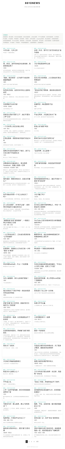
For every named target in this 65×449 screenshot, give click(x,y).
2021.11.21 (40, 246)
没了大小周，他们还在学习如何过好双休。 (44, 116)
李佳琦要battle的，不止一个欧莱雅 (15, 264)
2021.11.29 (40, 177)
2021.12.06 (40, 149)
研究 (36, 282)
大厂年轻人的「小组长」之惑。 (11, 348)
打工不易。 (37, 131)
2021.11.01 (40, 402)
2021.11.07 (9, 359)
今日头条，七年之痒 (10, 50)
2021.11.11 (40, 315)
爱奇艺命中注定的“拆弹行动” (44, 138)
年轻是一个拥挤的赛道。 (9, 52)
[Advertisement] (32, 20)
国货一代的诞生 (39, 331)
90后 (5, 68)
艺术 (36, 238)
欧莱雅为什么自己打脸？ (9, 266)
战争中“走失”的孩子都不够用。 (11, 84)
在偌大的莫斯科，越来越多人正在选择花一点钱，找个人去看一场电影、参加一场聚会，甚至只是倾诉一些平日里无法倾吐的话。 (16, 257)
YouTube (37, 224)
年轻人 (8, 94)
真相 (11, 224)
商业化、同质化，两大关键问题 (42, 199)
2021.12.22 (9, 61)
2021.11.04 (40, 369)
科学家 (5, 106)
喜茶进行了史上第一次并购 (43, 291)
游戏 (39, 250)
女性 (36, 350)
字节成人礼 (7, 382)
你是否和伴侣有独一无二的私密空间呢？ (13, 297)
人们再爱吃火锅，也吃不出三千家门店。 (44, 305)
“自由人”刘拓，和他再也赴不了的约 (46, 382)
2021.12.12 (40, 112)
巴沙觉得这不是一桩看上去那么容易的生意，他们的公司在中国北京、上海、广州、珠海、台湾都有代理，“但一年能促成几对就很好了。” (47, 187)
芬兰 (36, 209)
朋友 (9, 252)
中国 (36, 432)
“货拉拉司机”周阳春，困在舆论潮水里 (47, 90)
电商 (8, 420)
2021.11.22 (9, 246)
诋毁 (8, 224)
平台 (11, 420)
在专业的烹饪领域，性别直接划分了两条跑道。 (45, 376)
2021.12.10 (9, 124)
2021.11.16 (9, 288)
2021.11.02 (40, 388)
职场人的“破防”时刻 (41, 126)
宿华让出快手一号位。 (39, 422)
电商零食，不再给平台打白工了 (14, 418)
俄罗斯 (5, 252)
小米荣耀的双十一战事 (42, 317)
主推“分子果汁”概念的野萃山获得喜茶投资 (44, 293)
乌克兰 (39, 432)
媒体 (17, 167)
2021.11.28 (9, 192)
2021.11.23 (9, 232)
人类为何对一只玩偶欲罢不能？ (11, 363)
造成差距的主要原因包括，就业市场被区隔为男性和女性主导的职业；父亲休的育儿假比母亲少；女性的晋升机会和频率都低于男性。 (47, 213)
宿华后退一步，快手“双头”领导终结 (46, 418)
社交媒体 (12, 167)
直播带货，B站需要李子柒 (43, 104)
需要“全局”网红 (38, 108)
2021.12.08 (40, 124)
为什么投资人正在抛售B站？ (41, 253)
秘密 (8, 238)
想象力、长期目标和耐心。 (10, 384)
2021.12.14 (40, 102)
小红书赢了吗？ (39, 194)
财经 (4, 48)
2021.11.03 (40, 380)
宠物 (5, 280)
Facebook (6, 167)
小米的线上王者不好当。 (40, 321)
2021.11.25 (9, 203)
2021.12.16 (9, 88)
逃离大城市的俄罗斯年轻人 (43, 361)
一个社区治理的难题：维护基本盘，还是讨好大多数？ (16, 199)
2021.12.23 (9, 48)
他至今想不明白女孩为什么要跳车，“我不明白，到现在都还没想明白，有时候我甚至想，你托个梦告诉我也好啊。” (47, 96)
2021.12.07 (9, 136)
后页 (37, 441)
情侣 (5, 295)
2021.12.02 (40, 161)
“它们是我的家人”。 (8, 282)
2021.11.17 (40, 276)
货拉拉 (36, 92)
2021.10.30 (40, 416)
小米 (36, 319)
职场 (36, 128)
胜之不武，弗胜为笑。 (8, 373)
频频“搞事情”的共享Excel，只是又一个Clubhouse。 (47, 284)
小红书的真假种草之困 (42, 64)
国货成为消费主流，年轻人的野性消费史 (44, 333)
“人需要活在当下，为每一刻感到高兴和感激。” (45, 365)
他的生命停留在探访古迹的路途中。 (43, 384)
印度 (5, 224)
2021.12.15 (9, 102)
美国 (5, 307)
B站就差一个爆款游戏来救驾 (44, 248)
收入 (42, 209)
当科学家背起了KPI (8, 108)
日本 (5, 94)
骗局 (5, 82)
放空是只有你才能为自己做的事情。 (43, 84)
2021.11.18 (9, 276)
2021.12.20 (9, 76)
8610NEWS (32, 3)
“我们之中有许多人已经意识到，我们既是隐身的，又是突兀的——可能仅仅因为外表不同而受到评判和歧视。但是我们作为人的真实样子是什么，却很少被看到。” (47, 354)
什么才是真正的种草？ (39, 68)
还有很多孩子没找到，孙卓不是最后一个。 (13, 145)
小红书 (36, 65)
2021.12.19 (40, 76)
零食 (5, 420)
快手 (36, 420)
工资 (39, 209)
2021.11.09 (9, 343)
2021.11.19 (9, 262)
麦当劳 (5, 432)
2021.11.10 (40, 328)
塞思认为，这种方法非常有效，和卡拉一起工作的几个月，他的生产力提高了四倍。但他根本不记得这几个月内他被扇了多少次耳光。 (16, 171)
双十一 (39, 319)
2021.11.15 (40, 288)
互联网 (9, 106)
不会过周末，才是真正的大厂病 (45, 114)
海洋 (5, 142)
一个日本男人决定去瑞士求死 (13, 126)
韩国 (36, 82)
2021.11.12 (9, 315)
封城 (36, 408)
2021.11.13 (40, 301)
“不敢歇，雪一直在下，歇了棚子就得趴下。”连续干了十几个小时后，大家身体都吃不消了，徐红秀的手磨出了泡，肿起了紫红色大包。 (17, 323)
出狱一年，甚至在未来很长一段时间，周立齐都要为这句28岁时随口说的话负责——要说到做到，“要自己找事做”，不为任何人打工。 (48, 56)
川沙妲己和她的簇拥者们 (12, 361)
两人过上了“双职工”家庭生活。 (11, 157)
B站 (35, 106)
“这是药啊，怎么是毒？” (42, 151)
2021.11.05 (9, 369)
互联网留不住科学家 (10, 104)
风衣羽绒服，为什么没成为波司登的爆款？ (44, 167)
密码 (39, 282)
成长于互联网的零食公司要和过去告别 (12, 422)
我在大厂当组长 (8, 346)
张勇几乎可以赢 (39, 303)
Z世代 (8, 307)
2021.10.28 (9, 426)
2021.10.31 (9, 416)
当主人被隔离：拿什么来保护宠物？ (16, 278)
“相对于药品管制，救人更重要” (42, 153)
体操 (43, 432)
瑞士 (8, 128)
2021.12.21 (40, 61)
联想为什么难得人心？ (11, 371)
